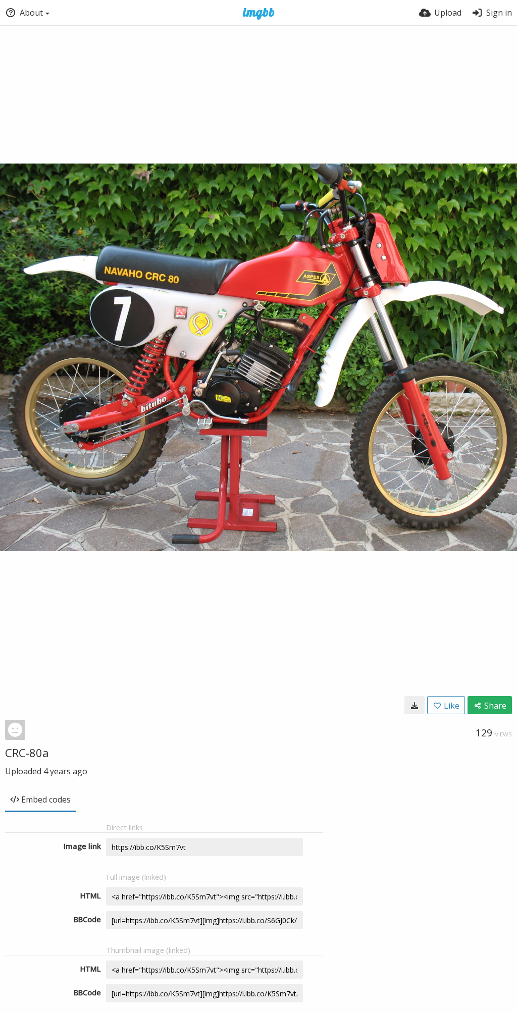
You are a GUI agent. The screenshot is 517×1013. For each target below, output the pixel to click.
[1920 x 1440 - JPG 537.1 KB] (414, 705)
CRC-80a (27, 752)
